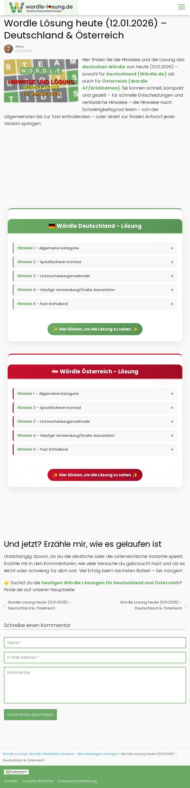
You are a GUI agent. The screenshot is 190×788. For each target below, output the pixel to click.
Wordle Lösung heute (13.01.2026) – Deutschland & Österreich (39, 605)
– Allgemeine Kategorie (48, 248)
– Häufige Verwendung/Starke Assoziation (66, 289)
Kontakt (10, 781)
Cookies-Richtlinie (37, 781)
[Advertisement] (95, 169)
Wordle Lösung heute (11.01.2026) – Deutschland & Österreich (151, 605)
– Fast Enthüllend (42, 303)
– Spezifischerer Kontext (49, 261)
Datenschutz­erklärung (77, 781)
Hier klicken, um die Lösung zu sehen (95, 329)
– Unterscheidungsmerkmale (53, 275)
